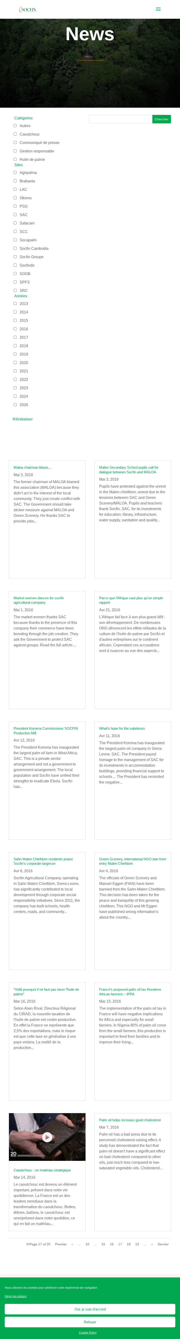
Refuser (90, 1322)
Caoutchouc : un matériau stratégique (42, 1170)
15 (103, 1244)
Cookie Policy (88, 1332)
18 (129, 1244)
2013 (24, 304)
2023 (24, 388)
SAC (24, 215)
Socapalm (28, 240)
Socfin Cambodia (34, 248)
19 (137, 1244)
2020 (24, 363)
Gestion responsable (37, 151)
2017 (24, 337)
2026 (24, 405)
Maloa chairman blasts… (33, 467)
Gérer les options (15, 1296)
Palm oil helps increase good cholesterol (130, 1120)
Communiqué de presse (40, 143)
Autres (25, 126)
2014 (24, 312)
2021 (24, 371)
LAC (23, 189)
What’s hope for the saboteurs (122, 728)
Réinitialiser (23, 419)
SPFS (25, 282)
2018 (24, 346)
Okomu (26, 198)
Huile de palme (32, 160)
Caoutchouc (30, 134)
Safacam (27, 223)
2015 (24, 321)
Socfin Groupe (32, 257)
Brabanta (27, 181)
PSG (24, 206)
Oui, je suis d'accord (90, 1309)
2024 (24, 396)
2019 (24, 354)
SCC (24, 232)
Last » (163, 1245)
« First (61, 1245)
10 (87, 1244)
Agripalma (28, 173)
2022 (24, 380)
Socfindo (27, 265)
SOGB (25, 274)
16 (112, 1244)
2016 (24, 329)
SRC (24, 291)
